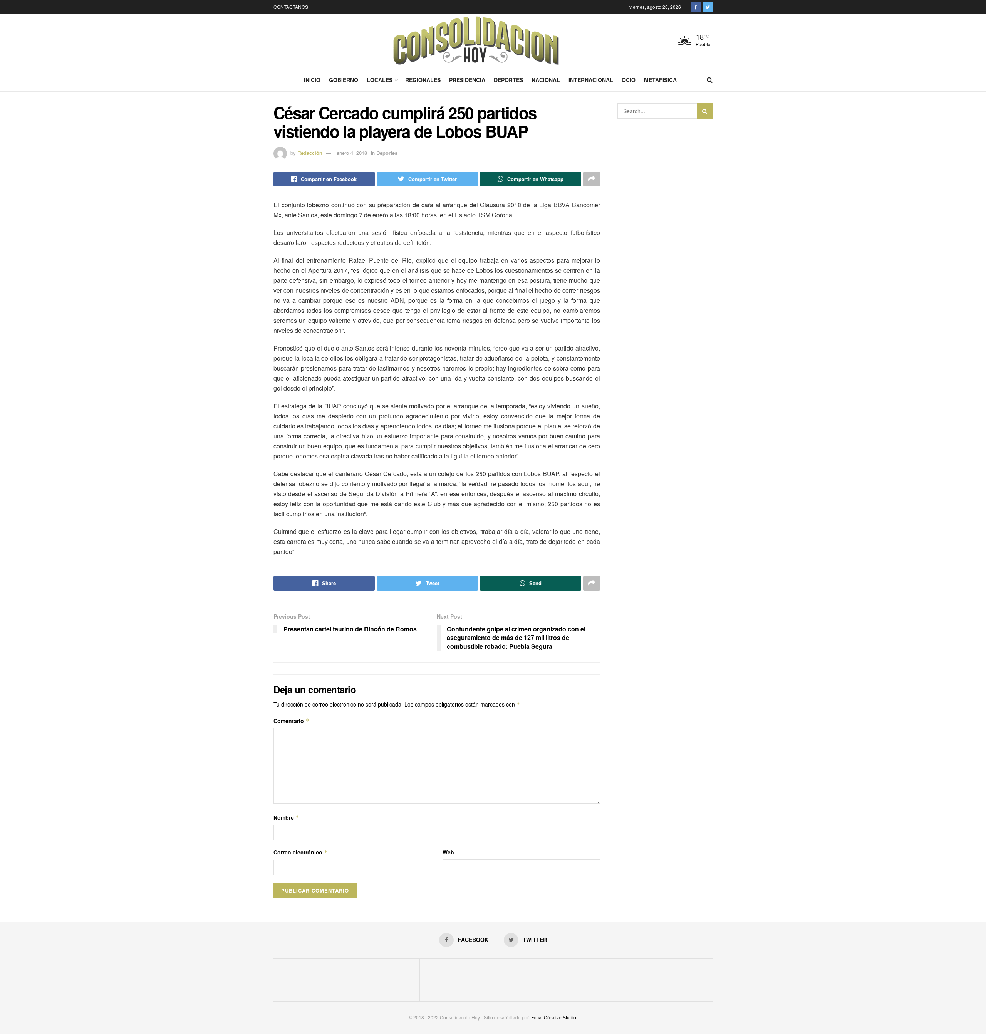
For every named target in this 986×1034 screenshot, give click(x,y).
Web (448, 852)
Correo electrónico (300, 852)
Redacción (309, 152)
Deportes (508, 80)
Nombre (286, 817)
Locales (379, 80)
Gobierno (343, 80)
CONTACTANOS (290, 6)
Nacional (546, 80)
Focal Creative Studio (553, 1017)
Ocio (629, 80)
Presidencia (467, 80)
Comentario (291, 721)
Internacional (590, 80)
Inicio (312, 80)
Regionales (423, 80)
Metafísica (660, 80)
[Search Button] (705, 111)
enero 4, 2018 (352, 152)
